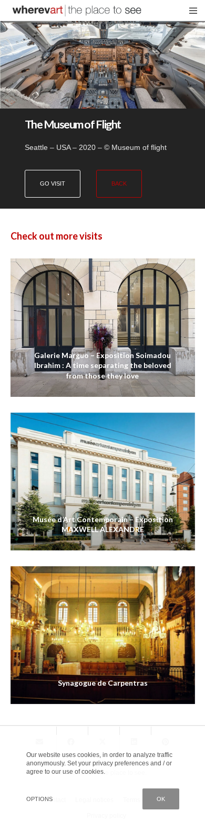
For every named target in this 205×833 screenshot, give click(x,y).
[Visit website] (102, 57)
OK (161, 799)
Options (39, 799)
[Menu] (190, 10)
